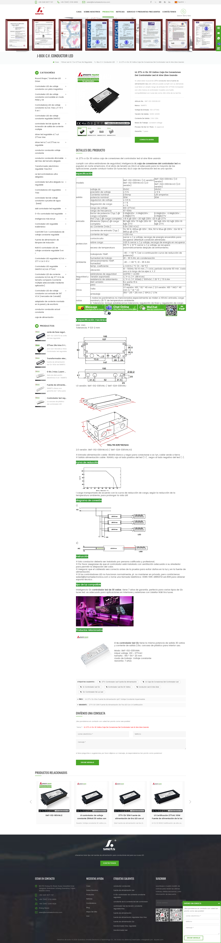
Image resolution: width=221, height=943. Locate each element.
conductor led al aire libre (149, 687)
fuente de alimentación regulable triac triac (130, 917)
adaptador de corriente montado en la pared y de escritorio (49, 303)
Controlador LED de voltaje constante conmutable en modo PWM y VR (49, 97)
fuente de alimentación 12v (124, 921)
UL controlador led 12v (91, 687)
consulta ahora (147, 139)
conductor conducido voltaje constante (47, 152)
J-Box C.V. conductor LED (105, 62)
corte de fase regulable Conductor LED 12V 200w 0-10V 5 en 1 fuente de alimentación (57, 332)
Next (190, 801)
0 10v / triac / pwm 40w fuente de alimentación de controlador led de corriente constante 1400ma (57, 372)
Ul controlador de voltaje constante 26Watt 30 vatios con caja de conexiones (54, 817)
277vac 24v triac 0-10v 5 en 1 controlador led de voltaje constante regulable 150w (57, 345)
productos (108, 11)
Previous (31, 801)
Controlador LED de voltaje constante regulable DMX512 (47, 117)
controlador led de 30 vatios (119, 687)
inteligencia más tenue (45, 218)
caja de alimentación (44, 317)
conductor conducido (122, 886)
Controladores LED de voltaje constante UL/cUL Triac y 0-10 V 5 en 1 (49, 108)
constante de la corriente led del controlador (131, 902)
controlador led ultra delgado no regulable (49, 183)
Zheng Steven (44, 908)
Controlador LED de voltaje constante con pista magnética (49, 88)
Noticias (120, 11)
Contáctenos (169, 11)
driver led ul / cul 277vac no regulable (77, 62)
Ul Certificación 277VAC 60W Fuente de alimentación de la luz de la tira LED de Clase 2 (129, 817)
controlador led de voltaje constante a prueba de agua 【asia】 (47, 200)
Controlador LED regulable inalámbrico (46, 225)
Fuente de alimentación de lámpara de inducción (47, 241)
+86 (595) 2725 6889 (69, 2)
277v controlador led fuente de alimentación (119, 682)
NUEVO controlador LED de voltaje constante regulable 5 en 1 (49, 250)
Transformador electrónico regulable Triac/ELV (47, 167)
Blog (88, 907)
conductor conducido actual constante (47, 311)
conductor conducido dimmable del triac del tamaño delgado (49, 160)
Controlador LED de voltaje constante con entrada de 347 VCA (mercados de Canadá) (48, 293)
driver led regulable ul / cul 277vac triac (47, 136)
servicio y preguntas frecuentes (143, 11)
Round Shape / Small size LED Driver (48, 80)
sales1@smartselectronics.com (98, 2)
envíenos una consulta (192, 903)
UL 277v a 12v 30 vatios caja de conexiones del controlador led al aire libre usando (116, 727)
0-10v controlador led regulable (49, 213)
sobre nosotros (92, 11)
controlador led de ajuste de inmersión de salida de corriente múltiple (49, 126)
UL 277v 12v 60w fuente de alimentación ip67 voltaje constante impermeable (115, 699)
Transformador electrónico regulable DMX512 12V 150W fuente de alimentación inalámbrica (57, 358)
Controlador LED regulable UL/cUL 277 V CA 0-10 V (49, 260)
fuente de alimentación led (124, 890)
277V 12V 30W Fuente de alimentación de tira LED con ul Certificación (116, 705)
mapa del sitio (91, 912)
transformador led (120, 930)
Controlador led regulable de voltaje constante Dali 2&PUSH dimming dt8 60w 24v (57, 398)
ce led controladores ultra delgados (46, 175)
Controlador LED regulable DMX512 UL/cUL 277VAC (46, 268)
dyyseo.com (158, 940)
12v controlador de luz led (92, 692)
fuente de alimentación (122, 913)
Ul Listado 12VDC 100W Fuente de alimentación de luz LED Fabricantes (167, 817)
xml (87, 916)
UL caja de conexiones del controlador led (162, 682)
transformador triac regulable (125, 926)
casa (78, 11)
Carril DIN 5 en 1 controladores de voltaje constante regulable (49, 233)
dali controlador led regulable (48, 208)
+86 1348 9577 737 (45, 2)
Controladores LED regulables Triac (48, 191)
